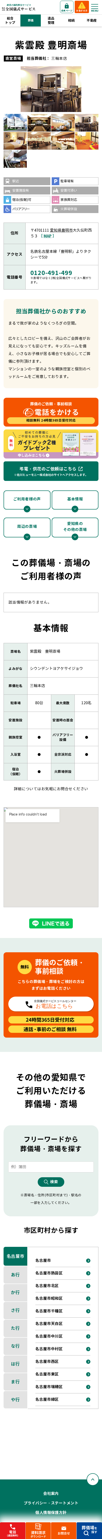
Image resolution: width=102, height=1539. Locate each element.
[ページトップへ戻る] (93, 1479)
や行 (15, 1399)
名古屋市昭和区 (49, 1298)
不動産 (92, 20)
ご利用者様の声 (27, 499)
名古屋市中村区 (49, 1348)
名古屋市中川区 (49, 1336)
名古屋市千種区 (49, 1311)
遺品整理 (51, 20)
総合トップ (10, 20)
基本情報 (75, 499)
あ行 (15, 1275)
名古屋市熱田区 (49, 1273)
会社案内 (51, 1493)
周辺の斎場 (27, 526)
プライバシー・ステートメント (51, 1503)
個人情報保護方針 (51, 1512)
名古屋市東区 (47, 1374)
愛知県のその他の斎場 (75, 526)
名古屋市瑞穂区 (49, 1386)
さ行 (15, 1310)
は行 (15, 1364)
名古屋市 (15, 1256)
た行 (15, 1328)
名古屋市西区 (47, 1361)
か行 (15, 1292)
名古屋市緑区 (47, 1399)
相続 (71, 20)
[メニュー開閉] (94, 6)
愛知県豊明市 (61, 230)
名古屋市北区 (47, 1285)
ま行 (15, 1382)
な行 (15, 1346)
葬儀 (31, 20)
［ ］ (47, 236)
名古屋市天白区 (49, 1323)
